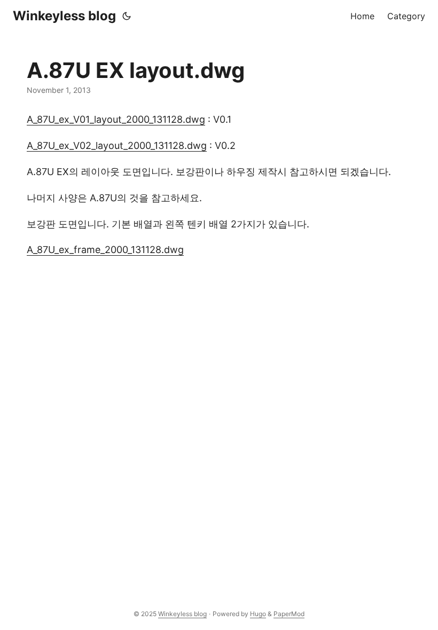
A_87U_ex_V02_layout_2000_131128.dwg (117, 145)
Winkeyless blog (64, 15)
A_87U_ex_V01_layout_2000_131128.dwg (116, 119)
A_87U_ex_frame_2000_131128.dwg (105, 249)
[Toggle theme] (126, 16)
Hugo (258, 614)
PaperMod (288, 614)
